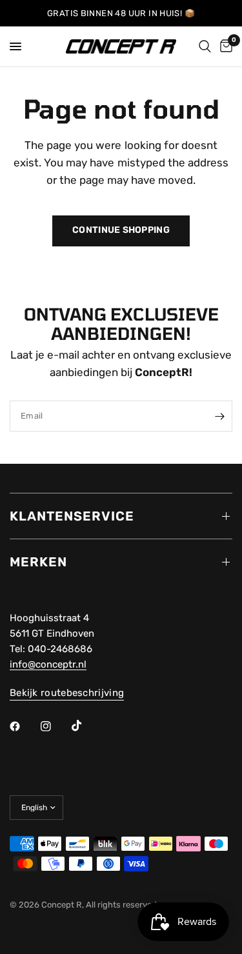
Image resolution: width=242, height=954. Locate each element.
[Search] (205, 46)
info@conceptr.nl (48, 664)
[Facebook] (24, 726)
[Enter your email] (219, 416)
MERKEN (38, 562)
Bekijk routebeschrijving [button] (67, 693)
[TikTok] (86, 725)
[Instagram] (55, 726)
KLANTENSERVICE (72, 516)
